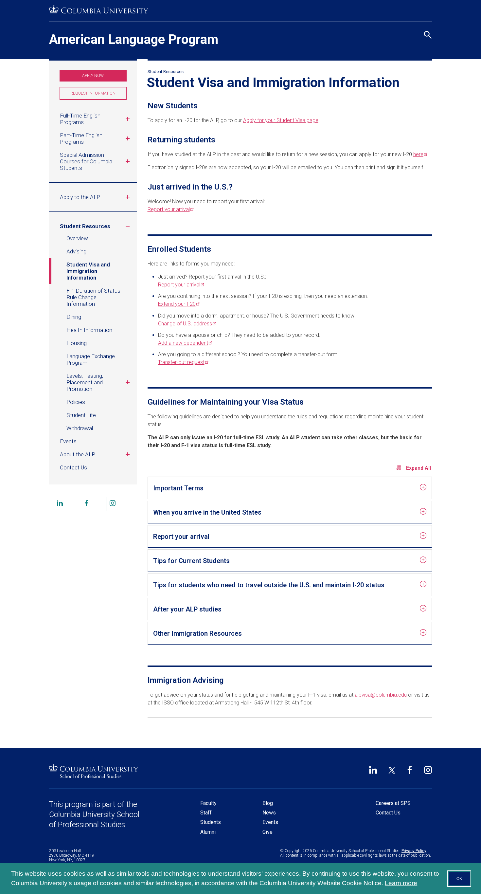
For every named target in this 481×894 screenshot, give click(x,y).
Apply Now (93, 75)
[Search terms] (427, 6)
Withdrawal (79, 428)
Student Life (81, 415)
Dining (73, 317)
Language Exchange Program (90, 359)
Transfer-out (181, 362)
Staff (206, 813)
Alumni (208, 832)
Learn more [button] (401, 883)
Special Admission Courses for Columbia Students (86, 161)
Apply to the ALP (80, 197)
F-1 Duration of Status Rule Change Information (93, 297)
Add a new (183, 343)
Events (68, 441)
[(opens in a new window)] (98, 9)
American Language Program (133, 39)
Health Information (89, 330)
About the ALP (77, 454)
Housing (76, 343)
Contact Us (73, 467)
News (269, 813)
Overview (77, 238)
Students (210, 822)
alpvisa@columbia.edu (381, 695)
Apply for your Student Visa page (280, 120)
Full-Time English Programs (80, 118)
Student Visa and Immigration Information (88, 271)
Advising (76, 251)
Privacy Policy (413, 850)
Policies (75, 402)
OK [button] (459, 878)
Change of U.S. (185, 323)
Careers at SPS (393, 803)
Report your (169, 209)
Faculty (208, 803)
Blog (267, 803)
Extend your (177, 304)
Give (267, 832)
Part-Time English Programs (81, 138)
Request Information (98, 95)
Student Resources (85, 226)
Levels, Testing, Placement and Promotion (84, 382)
